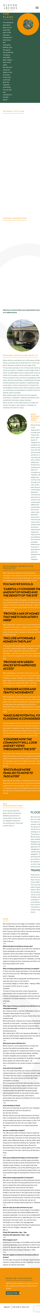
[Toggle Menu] (37, 8)
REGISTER (12, 1293)
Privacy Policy (21, 1307)
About (7, 1307)
